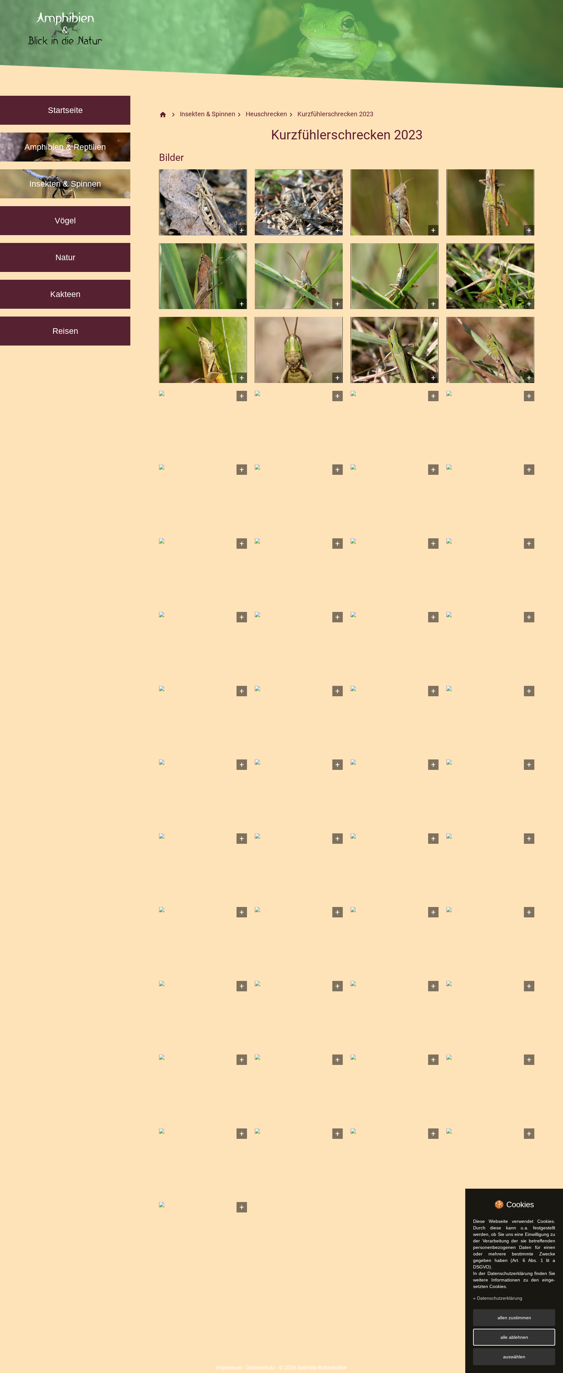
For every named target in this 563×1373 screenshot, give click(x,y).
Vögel (65, 220)
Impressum (229, 1368)
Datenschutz (260, 1368)
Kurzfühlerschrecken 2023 (335, 114)
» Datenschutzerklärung (497, 1298)
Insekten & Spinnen (65, 183)
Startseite (65, 110)
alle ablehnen (514, 1337)
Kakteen (65, 294)
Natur (65, 257)
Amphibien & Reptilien (65, 146)
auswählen (514, 1356)
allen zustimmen (514, 1317)
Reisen (65, 330)
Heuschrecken (266, 114)
